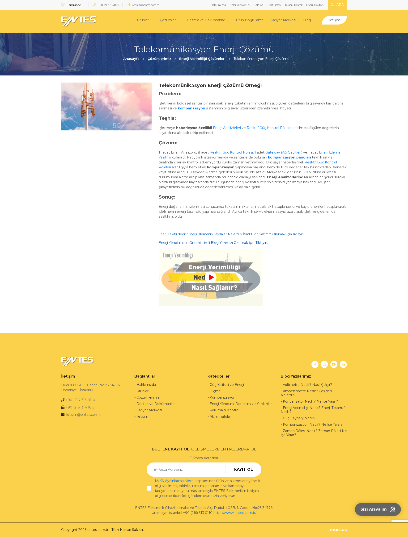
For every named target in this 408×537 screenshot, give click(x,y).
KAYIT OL (243, 469)
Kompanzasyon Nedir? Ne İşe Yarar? (313, 424)
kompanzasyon (191, 108)
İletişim (334, 20)
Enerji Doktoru (315, 5)
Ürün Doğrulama (250, 20)
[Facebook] (315, 364)
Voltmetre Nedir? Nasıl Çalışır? (307, 385)
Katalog (258, 5)
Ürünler (143, 20)
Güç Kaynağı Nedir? (299, 418)
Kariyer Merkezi (283, 20)
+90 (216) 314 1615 (80, 407)
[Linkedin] (343, 364)
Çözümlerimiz (147, 397)
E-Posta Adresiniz (204, 458)
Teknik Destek (294, 5)
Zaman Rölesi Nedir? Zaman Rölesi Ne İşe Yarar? (314, 433)
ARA (340, 5)
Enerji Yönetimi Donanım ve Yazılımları (241, 404)
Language (73, 5)
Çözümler (168, 20)
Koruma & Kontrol (224, 410)
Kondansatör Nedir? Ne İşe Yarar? (310, 401)
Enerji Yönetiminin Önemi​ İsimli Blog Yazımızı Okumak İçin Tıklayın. (213, 243)
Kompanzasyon (222, 397)
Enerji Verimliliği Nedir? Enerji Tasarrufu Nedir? (314, 410)
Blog (307, 20)
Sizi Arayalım (374, 509)
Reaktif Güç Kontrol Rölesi (231, 152)
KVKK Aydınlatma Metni (174, 481)
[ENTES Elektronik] (79, 21)
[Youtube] (333, 364)
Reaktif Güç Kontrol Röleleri (269, 128)
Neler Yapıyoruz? (240, 5)
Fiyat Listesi (274, 5)
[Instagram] (324, 364)
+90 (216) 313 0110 (108, 5)
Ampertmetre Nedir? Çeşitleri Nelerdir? (306, 393)
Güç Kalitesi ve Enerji (227, 385)
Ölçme (215, 391)
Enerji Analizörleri (227, 128)
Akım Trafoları (221, 416)
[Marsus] (338, 529)
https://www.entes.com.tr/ (234, 513)
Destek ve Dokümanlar (206, 20)
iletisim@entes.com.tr (145, 5)
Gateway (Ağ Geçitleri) (283, 152)
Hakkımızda (218, 5)
